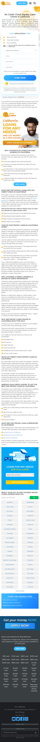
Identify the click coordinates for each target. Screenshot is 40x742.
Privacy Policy (22, 89)
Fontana (9, 516)
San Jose (30, 573)
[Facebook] (22, 719)
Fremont (30, 516)
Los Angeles (9, 538)
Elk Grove (10, 511)
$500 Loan (25, 659)
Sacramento (10, 564)
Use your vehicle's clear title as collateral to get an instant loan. (22, 46)
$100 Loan (15, 656)
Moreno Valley (9, 542)
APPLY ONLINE (20, 184)
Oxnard (9, 551)
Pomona (30, 556)
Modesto (30, 538)
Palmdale (30, 551)
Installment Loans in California (12, 605)
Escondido (30, 511)
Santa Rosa (9, 582)
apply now (22, 3)
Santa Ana (10, 578)
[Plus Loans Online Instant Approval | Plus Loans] (6, 3)
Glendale (10, 524)
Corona (30, 507)
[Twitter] (18, 719)
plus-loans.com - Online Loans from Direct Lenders (15, 736)
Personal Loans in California (11, 602)
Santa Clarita (30, 578)
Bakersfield (30, 502)
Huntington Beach (10, 529)
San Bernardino (10, 569)
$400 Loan (15, 659)
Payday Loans (12, 97)
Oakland (30, 542)
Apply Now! (20, 625)
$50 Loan (6, 656)
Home (5, 97)
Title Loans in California (10, 600)
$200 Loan (25, 656)
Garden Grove (30, 520)
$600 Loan (34, 659)
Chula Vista (9, 507)
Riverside (30, 560)
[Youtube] (14, 719)
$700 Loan (6, 663)
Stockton (30, 582)
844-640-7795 (20, 715)
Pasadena (10, 556)
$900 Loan (25, 663)
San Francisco (9, 573)
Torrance (30, 587)
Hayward (30, 524)
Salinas (30, 564)
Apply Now (20, 649)
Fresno (10, 520)
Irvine (30, 529)
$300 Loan (6, 659)
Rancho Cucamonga (9, 560)
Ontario (30, 547)
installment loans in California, (13, 435)
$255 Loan (34, 656)
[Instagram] (26, 719)
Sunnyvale (10, 587)
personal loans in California (11, 432)
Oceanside (9, 547)
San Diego (30, 569)
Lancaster (10, 533)
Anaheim (10, 502)
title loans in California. (10, 438)
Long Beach (30, 533)
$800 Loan (15, 663)
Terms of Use (32, 89)
